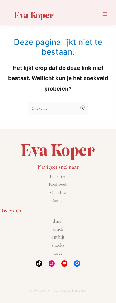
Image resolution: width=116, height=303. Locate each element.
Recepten (58, 176)
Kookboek (58, 184)
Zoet (58, 253)
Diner (58, 221)
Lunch (58, 229)
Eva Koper (34, 15)
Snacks (58, 245)
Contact (58, 200)
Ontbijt (58, 237)
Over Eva (58, 192)
